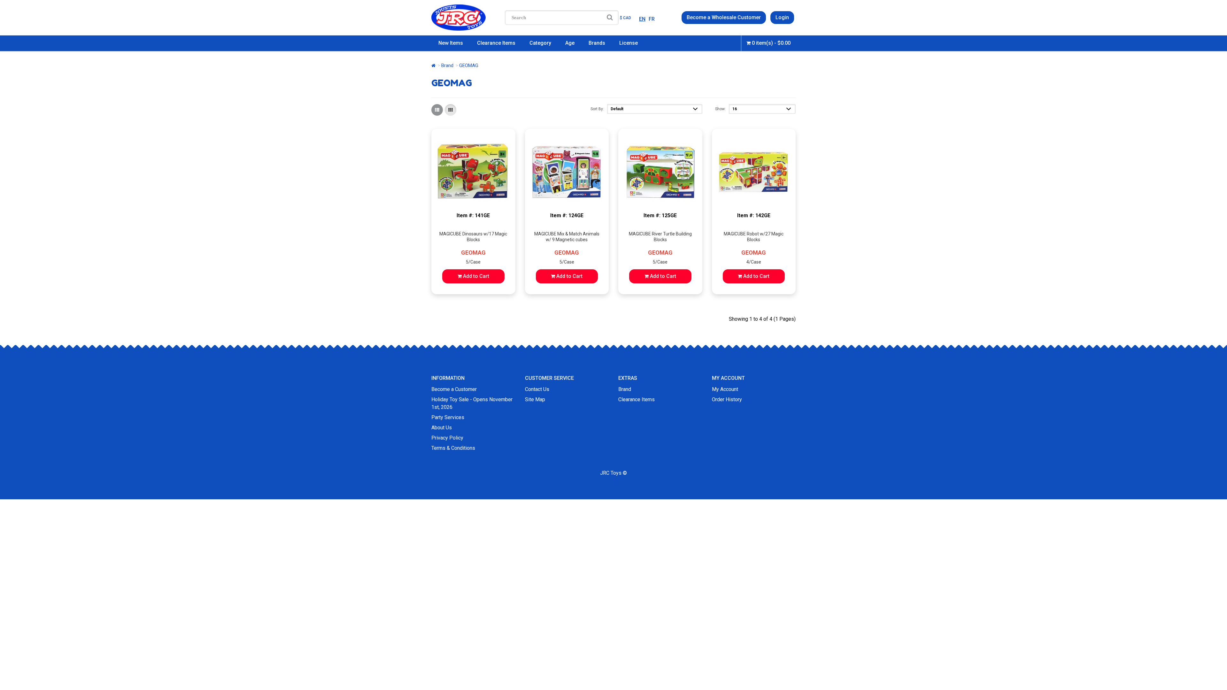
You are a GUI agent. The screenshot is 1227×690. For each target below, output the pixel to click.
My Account (725, 389)
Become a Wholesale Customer (724, 17)
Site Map (535, 399)
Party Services (447, 417)
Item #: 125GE (660, 215)
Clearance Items (496, 43)
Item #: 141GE (473, 215)
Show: (720, 109)
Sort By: (597, 109)
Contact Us (537, 389)
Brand (447, 65)
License (628, 43)
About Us (441, 428)
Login (782, 17)
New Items (450, 43)
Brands (597, 43)
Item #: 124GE (566, 215)
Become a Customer (454, 389)
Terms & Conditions (453, 448)
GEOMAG (473, 252)
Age (570, 43)
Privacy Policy (447, 438)
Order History (727, 399)
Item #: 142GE (753, 215)
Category (540, 43)
